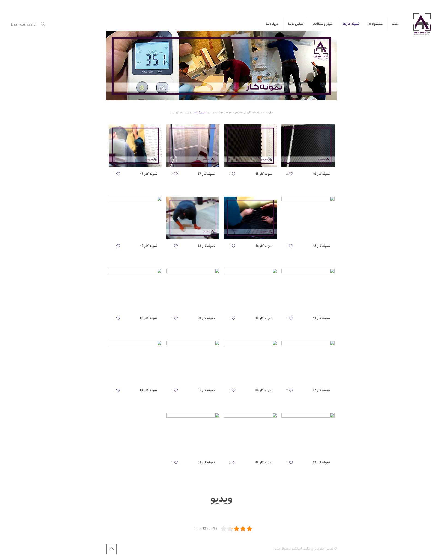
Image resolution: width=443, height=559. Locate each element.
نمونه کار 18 (263, 174)
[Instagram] (123, 548)
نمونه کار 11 (321, 318)
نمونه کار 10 (263, 318)
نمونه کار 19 (321, 174)
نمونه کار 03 (321, 462)
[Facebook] (142, 548)
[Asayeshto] (422, 24)
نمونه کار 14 (263, 246)
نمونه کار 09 (206, 318)
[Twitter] (136, 548)
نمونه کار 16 (148, 174)
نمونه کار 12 (148, 246)
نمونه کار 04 (148, 390)
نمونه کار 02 (263, 462)
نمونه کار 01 (206, 462)
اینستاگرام (201, 112)
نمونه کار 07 (321, 390)
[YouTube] (130, 548)
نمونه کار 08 (148, 318)
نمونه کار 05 (206, 390)
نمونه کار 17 (206, 174)
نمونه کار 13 (206, 246)
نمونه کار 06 (263, 390)
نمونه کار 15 (321, 246)
